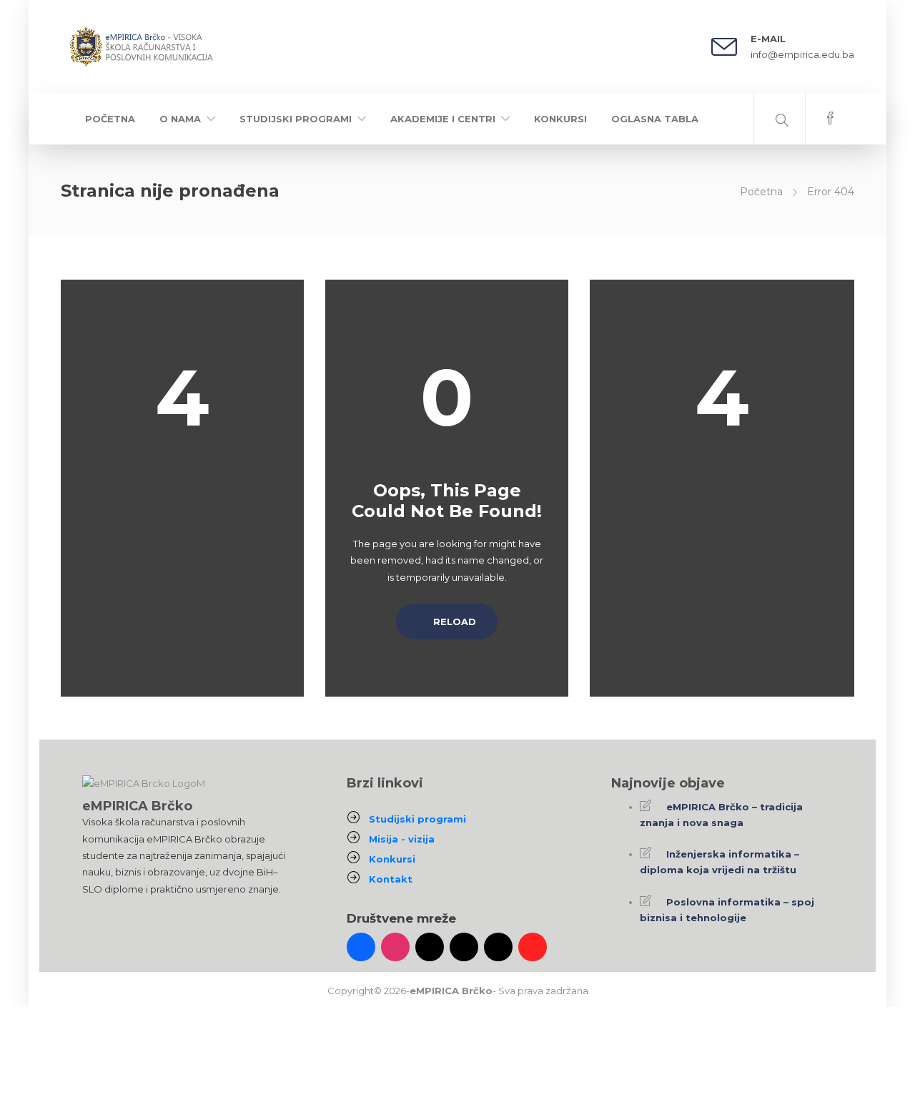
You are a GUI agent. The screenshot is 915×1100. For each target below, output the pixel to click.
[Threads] (498, 947)
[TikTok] (429, 947)
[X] (464, 947)
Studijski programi (295, 118)
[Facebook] (361, 947)
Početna (110, 118)
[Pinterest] (532, 947)
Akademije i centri (442, 118)
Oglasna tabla (654, 118)
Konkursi (560, 118)
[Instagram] (395, 947)
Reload (453, 621)
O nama (180, 118)
